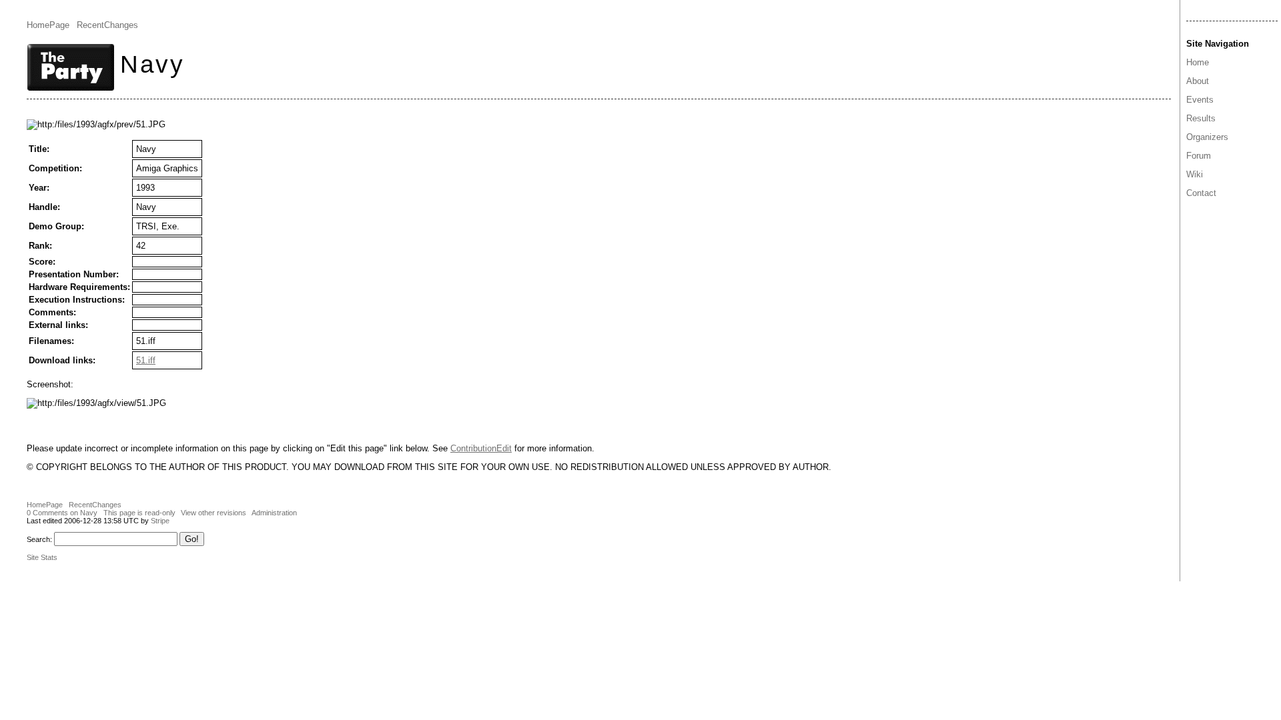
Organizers (1207, 137)
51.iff (145, 360)
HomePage (48, 25)
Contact (1201, 193)
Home (1197, 62)
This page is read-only (139, 513)
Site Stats (42, 557)
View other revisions (213, 513)
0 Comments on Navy (62, 513)
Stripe (160, 521)
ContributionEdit (481, 448)
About (1197, 81)
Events (1200, 100)
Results (1201, 118)
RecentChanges (107, 25)
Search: (39, 539)
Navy (152, 64)
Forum (1198, 156)
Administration (274, 513)
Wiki (1194, 174)
